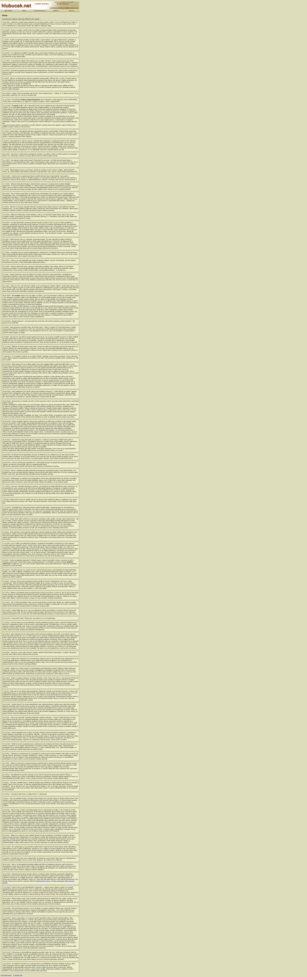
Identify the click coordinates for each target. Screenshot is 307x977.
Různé (24, 10)
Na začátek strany (6, 975)
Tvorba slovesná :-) (40, 10)
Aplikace (55, 10)
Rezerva (71, 10)
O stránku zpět (17, 975)
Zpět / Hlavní (8, 10)
